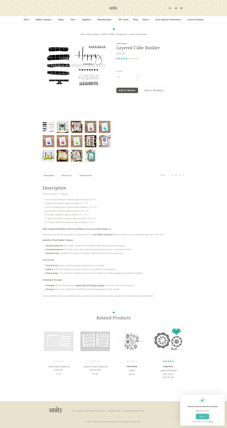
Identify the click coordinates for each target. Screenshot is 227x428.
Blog (135, 19)
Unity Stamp (121, 43)
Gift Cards (123, 19)
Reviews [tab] (65, 175)
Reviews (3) (133, 58)
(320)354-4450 (114, 411)
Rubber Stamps (44, 19)
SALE (26, 19)
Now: (165, 377)
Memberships (105, 19)
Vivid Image (123, 422)
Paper (61, 19)
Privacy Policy (135, 422)
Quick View (59, 341)
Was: (165, 374)
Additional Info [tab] (85, 175)
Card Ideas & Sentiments (168, 19)
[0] (181, 8)
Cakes (132, 370)
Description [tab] (49, 175)
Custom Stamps (195, 19)
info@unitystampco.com (134, 411)
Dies (73, 19)
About (146, 19)
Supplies (86, 19)
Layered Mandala (168, 370)
